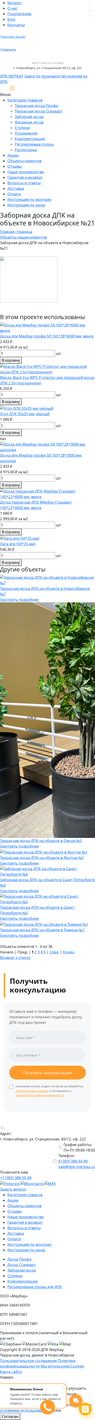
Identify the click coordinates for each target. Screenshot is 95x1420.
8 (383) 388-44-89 (73, 1161)
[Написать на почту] (3, 88)
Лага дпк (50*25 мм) (18, 543)
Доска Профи (19, 1259)
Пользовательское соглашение (28, 1360)
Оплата (14, 193)
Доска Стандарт (21, 1264)
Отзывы (14, 166)
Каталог (14, 2)
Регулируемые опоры (34, 144)
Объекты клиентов (24, 160)
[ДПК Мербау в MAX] (50, 1183)
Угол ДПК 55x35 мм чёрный (24, 413)
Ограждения (26, 133)
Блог (11, 19)
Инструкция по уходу (26, 205)
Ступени (22, 127)
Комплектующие (30, 138)
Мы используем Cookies (62, 1366)
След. (54, 952)
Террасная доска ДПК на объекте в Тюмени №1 (42, 929)
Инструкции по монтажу (29, 199)
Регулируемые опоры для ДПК (34, 1286)
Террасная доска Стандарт (38, 111)
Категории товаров (24, 100)
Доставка (15, 188)
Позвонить (8, 49)
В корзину (11, 360)
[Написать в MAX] (12, 88)
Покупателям (19, 13)
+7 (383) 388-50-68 (15, 1177)
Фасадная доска (29, 122)
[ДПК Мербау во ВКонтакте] (32, 1183)
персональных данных (32, 1091)
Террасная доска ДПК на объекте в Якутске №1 (42, 857)
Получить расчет (12, 37)
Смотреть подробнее (19, 599)
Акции (12, 155)
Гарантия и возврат (25, 177)
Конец (68, 952)
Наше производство (25, 171)
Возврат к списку (15, 957)
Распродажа (26, 149)
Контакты (16, 24)
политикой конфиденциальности (39, 1095)
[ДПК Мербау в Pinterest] (10, 1183)
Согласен (10, 1416)
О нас (12, 8)
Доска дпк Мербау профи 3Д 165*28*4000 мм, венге (46, 336)
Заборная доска (29, 116)
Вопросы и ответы (24, 182)
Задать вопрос (13, 1189)
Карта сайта (11, 1371)
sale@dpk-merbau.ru (76, 1166)
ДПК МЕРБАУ (11, 76)
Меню (5, 94)
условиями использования (24, 1410)
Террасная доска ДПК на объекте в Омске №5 (41, 840)
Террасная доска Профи (36, 105)
